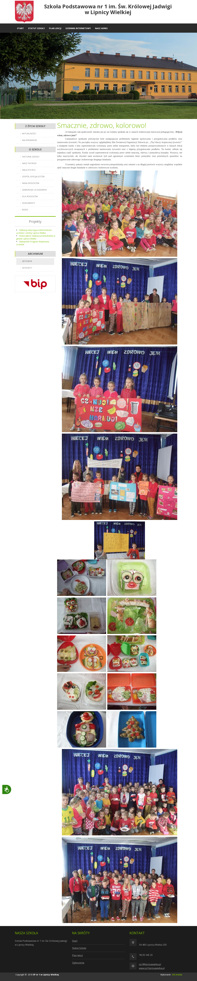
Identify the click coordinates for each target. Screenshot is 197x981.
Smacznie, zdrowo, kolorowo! (101, 125)
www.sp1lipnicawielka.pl (152, 968)
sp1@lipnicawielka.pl (150, 964)
